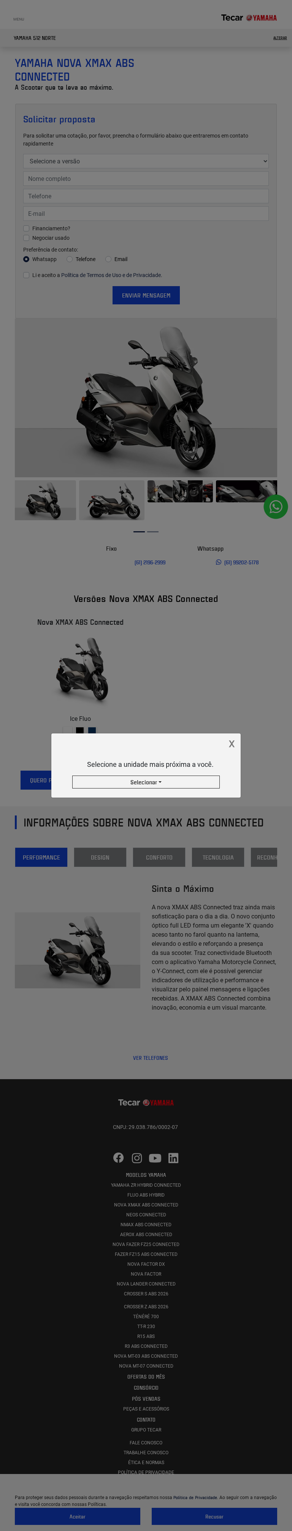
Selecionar (143, 782)
